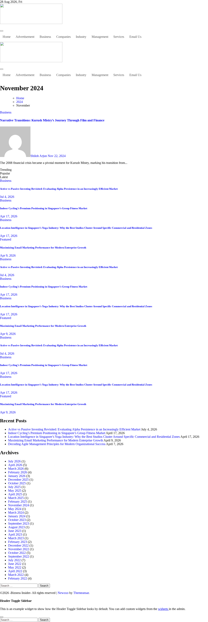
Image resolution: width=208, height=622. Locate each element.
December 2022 (18, 545)
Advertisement (25, 36)
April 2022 (15, 571)
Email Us (135, 36)
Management (100, 36)
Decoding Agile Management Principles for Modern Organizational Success (56, 444)
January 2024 (16, 516)
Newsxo (63, 593)
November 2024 (18, 505)
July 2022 (14, 560)
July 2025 (14, 487)
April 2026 (15, 465)
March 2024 (16, 512)
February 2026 (17, 472)
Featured (5, 239)
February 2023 (17, 542)
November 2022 (18, 549)
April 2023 (15, 534)
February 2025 (17, 501)
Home (7, 36)
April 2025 (15, 494)
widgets (163, 609)
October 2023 (17, 520)
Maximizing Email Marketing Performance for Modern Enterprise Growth (43, 247)
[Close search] (1, 617)
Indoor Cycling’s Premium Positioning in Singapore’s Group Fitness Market (43, 208)
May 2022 (14, 567)
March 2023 (16, 538)
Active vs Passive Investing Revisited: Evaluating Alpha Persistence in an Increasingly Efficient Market (59, 188)
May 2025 (14, 490)
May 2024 (14, 509)
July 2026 (14, 461)
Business (45, 36)
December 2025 (18, 479)
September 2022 (18, 556)
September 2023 (18, 523)
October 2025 (17, 483)
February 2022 (17, 578)
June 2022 (14, 563)
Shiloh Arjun (39, 156)
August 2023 (16, 527)
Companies (63, 36)
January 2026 (16, 476)
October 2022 (17, 552)
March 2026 (16, 468)
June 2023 (14, 531)
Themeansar (81, 593)
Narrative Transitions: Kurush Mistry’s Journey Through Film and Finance (52, 120)
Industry (81, 36)
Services (118, 36)
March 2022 (16, 574)
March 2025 (16, 498)
